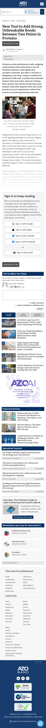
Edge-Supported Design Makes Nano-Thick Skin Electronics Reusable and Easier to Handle (29, 346)
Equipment (9, 607)
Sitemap (26, 622)
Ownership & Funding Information (13, 654)
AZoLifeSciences (29, 588)
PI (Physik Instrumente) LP (16, 469)
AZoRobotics (10, 579)
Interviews (9, 616)
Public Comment (37, 303)
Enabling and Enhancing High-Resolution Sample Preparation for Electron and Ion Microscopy (21, 485)
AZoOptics (9, 585)
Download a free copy (23, 517)
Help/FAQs (27, 619)
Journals (8, 622)
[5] (9, 368)
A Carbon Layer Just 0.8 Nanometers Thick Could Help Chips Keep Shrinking (29, 322)
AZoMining (9, 591)
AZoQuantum (28, 579)
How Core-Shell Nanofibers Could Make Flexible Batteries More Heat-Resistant (30, 334)
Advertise (8, 642)
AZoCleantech (10, 582)
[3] (9, 346)
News (13, 21)
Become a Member (12, 633)
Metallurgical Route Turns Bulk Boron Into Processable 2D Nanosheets (30, 356)
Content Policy (10, 650)
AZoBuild (8, 588)
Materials (26, 610)
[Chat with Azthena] (40, 723)
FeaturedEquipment (37, 315)
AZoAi (25, 582)
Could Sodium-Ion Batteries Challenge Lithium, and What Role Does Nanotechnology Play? (30, 439)
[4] (9, 357)
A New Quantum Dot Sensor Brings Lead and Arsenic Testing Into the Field (30, 367)
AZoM (7, 577)
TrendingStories (9, 315)
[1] (9, 323)
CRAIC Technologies (13, 458)
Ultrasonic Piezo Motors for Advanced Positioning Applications (20, 464)
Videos (7, 610)
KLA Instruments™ (13, 491)
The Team (26, 624)
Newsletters (9, 636)
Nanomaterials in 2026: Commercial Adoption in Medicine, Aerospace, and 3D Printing (29, 416)
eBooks (25, 604)
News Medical (28, 585)
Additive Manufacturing (21, 531)
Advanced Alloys (18, 541)
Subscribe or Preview (19, 533)
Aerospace (16, 552)
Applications (27, 613)
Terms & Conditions (12, 645)
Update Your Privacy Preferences (24, 721)
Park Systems (11, 479)
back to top (38, 662)
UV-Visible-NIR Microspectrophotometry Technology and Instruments (21, 453)
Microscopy (21, 21)
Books (25, 601)
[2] (9, 334)
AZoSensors (27, 577)
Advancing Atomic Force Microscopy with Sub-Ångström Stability (21, 474)
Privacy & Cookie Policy (13, 648)
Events (25, 607)
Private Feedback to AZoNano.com (30, 305)
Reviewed (9, 59)
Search (7, 630)
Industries (27, 616)
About (7, 627)
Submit (40, 309)
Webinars (9, 613)
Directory (8, 619)
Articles (8, 604)
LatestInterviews (23, 315)
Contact (8, 639)
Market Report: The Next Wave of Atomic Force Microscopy (29, 426)
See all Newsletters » (10, 563)
